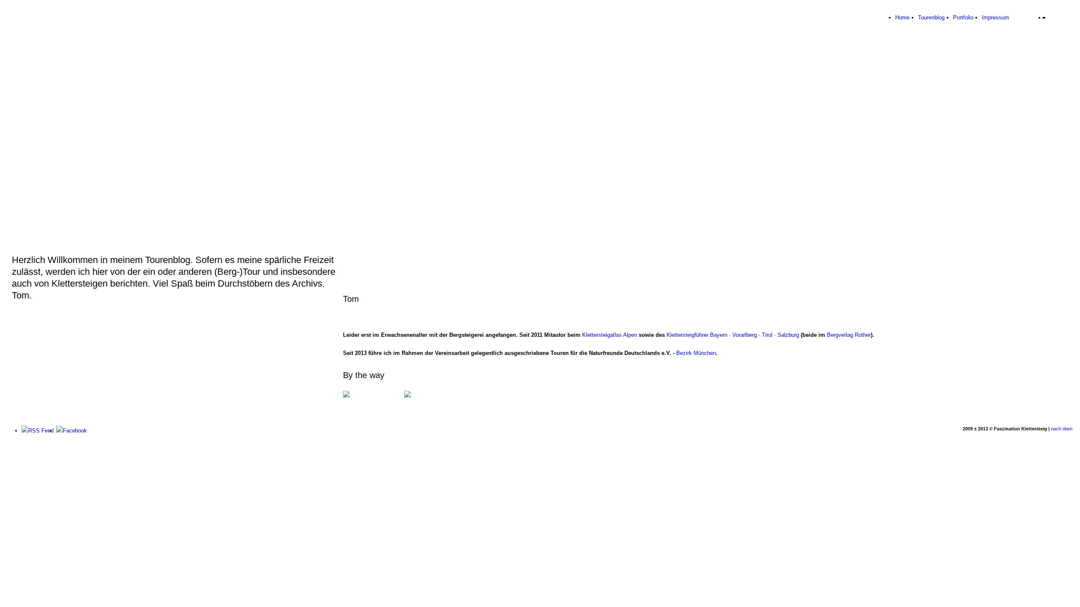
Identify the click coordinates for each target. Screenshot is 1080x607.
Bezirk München (696, 353)
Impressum (995, 17)
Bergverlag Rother (849, 335)
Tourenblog (931, 17)
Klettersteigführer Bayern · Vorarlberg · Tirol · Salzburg (733, 335)
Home (902, 17)
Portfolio (963, 17)
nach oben (1061, 428)
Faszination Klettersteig (49, 22)
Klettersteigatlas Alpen (609, 335)
